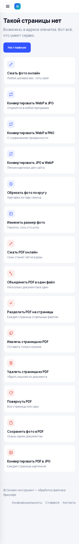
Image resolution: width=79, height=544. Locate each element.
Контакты (69, 503)
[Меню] (7, 6)
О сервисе (52, 503)
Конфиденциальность (27, 503)
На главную (17, 47)
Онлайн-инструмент (36, 6)
